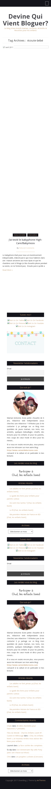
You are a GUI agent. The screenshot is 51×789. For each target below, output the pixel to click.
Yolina (21, 248)
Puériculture (33, 235)
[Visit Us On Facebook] (34, 320)
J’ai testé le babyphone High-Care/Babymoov (25, 241)
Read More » (7, 270)
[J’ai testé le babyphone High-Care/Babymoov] (25, 139)
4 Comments (29, 248)
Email (9, 368)
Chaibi (9, 726)
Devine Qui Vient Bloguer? (25, 20)
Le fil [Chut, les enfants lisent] (21, 510)
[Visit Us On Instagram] (25, 326)
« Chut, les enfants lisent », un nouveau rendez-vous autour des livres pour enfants (25, 738)
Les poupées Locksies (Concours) (29, 756)
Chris (9, 756)
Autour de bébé (19, 235)
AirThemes (41, 780)
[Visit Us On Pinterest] (16, 323)
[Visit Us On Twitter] (15, 320)
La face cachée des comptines (30, 745)
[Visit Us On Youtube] (35, 323)
